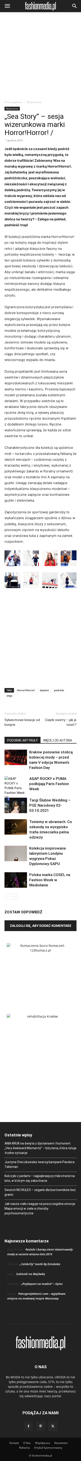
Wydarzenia (34, 102)
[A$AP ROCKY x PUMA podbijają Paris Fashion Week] (15, 788)
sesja (9, 695)
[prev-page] (7, 896)
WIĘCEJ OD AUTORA (57, 740)
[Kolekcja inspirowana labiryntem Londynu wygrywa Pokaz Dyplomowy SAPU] (15, 853)
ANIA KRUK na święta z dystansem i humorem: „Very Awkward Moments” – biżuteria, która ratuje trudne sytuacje (40, 1148)
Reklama (24, 1448)
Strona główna (13, 102)
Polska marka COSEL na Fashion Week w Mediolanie (49, 879)
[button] (7, 6)
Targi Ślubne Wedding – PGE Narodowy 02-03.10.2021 (49, 805)
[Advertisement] (40, 57)
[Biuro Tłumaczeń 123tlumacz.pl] (40, 971)
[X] (52, 1426)
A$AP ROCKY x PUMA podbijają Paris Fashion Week (49, 783)
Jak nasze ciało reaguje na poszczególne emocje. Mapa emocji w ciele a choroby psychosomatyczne (40, 1208)
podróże (59, 690)
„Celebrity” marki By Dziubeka (40, 1264)
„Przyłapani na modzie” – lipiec (42, 1284)
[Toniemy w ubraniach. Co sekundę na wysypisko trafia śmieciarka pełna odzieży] (15, 827)
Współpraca (42, 1443)
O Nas (27, 1443)
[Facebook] (28, 1426)
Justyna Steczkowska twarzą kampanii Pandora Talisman (39, 1164)
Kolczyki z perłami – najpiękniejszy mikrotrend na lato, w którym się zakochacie (39, 1178)
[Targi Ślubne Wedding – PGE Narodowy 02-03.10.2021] (15, 805)
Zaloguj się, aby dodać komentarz (40, 926)
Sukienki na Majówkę (30, 1274)
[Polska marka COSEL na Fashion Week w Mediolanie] (15, 880)
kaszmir (44, 690)
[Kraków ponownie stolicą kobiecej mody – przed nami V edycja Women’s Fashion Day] (15, 757)
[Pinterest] (40, 1426)
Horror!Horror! (26, 690)
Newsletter (61, 1443)
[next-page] (14, 896)
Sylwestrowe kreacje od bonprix (22, 722)
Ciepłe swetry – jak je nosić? (60, 722)
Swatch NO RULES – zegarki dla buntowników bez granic (40, 1192)
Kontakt (14, 1443)
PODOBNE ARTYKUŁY (22, 740)
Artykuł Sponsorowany (48, 1448)
